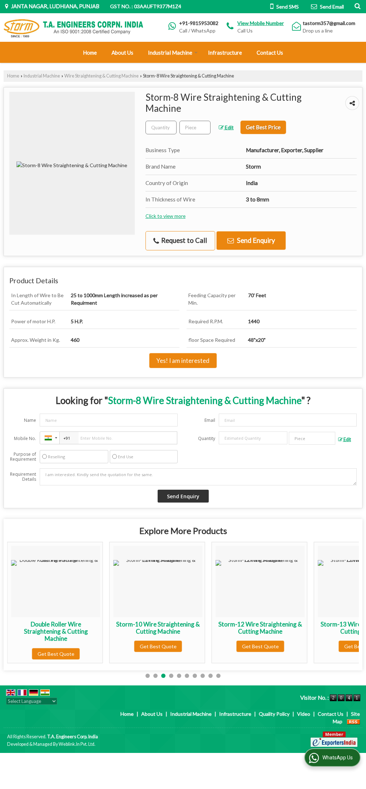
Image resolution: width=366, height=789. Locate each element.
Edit (229, 127)
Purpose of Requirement (23, 457)
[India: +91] (50, 437)
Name (30, 420)
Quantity (206, 438)
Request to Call (183, 240)
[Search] (356, 6)
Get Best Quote (56, 654)
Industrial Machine (170, 52)
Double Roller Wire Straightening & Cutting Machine (56, 631)
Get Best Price (263, 127)
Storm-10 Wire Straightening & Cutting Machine (158, 627)
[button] (260, 23)
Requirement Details (23, 477)
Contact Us (270, 52)
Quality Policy (274, 714)
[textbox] (195, 127)
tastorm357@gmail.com (329, 23)
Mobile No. (25, 438)
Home (90, 52)
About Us (122, 52)
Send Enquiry (255, 240)
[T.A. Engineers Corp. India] (74, 28)
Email (209, 420)
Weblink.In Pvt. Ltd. (77, 744)
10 (218, 676)
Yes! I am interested (183, 360)
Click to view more (165, 216)
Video (303, 714)
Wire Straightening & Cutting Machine (101, 76)
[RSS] (353, 721)
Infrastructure (225, 52)
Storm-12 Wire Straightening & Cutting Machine (260, 627)
